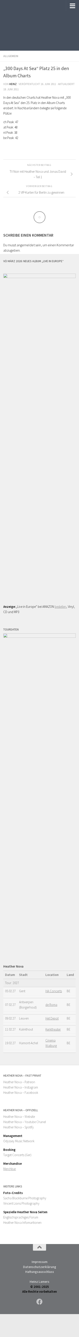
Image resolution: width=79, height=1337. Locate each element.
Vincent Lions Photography (21, 1203)
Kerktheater (53, 1029)
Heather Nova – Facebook (20, 1092)
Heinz (13, 84)
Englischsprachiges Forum (20, 1217)
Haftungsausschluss (39, 1272)
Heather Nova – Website (19, 1116)
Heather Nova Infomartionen (22, 1222)
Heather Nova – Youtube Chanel (24, 1122)
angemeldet (26, 245)
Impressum (39, 1262)
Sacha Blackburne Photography (24, 1198)
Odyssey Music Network (18, 1141)
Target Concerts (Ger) (17, 1155)
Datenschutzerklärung (39, 1267)
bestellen (60, 607)
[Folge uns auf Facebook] (39, 1302)
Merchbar (9, 1169)
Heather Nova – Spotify (18, 1127)
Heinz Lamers (39, 1282)
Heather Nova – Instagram (20, 1087)
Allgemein (10, 56)
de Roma (51, 1005)
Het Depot (52, 1018)
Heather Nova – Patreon (19, 1082)
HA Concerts (53, 991)
